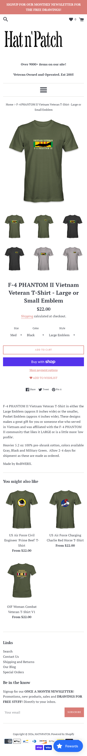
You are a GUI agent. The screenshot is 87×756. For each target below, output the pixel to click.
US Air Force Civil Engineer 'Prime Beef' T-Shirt (21, 540)
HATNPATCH (42, 734)
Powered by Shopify (62, 734)
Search (8, 651)
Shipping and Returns (18, 662)
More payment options (44, 370)
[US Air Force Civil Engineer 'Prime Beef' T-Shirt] (21, 509)
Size (16, 328)
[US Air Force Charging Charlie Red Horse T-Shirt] (65, 509)
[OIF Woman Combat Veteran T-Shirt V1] (21, 580)
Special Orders (13, 672)
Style (62, 328)
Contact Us (11, 656)
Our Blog (9, 667)
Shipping (27, 316)
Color (36, 328)
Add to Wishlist (44, 378)
